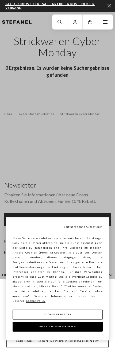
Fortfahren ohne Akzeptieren (83, 226)
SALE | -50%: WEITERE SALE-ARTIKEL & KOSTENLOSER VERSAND (50, 5)
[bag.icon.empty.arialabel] (90, 22)
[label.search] (59, 22)
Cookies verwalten (57, 314)
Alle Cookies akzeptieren (57, 326)
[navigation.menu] (105, 22)
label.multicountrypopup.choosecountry (57, 341)
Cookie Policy (35, 300)
